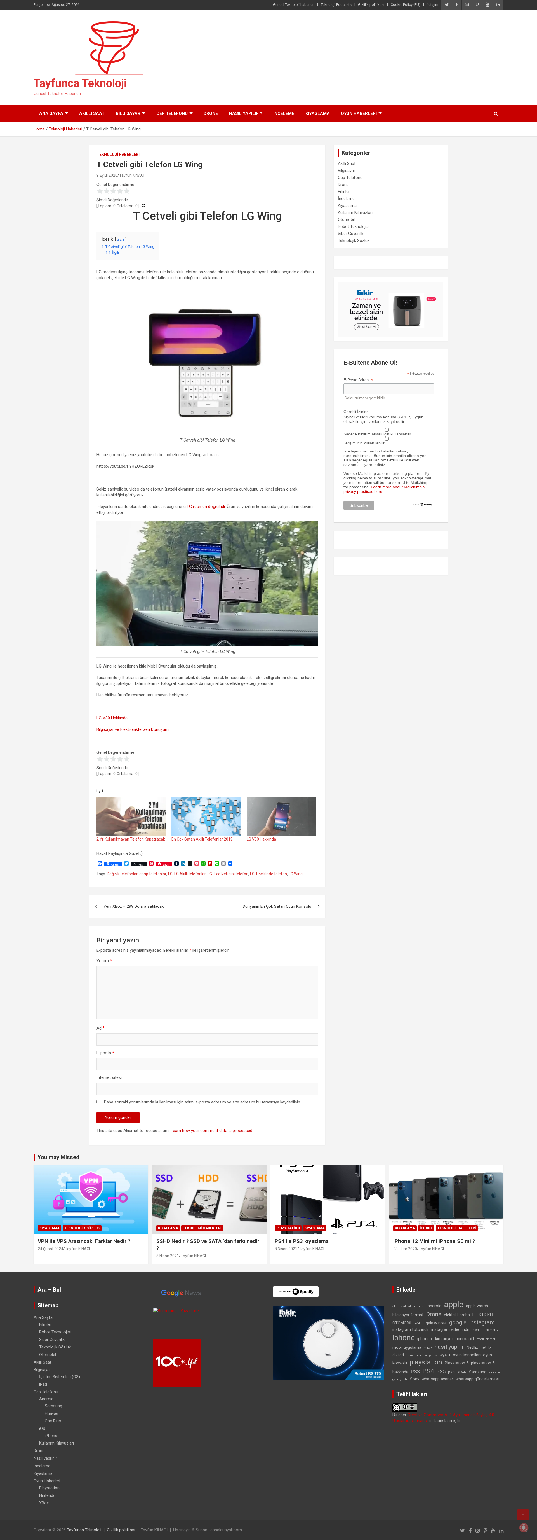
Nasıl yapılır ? (245, 113)
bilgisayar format (407, 1314)
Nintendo (47, 1495)
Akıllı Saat (92, 113)
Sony (414, 1379)
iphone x (425, 1338)
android (434, 1305)
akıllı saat (399, 1306)
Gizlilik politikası (371, 5)
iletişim (432, 5)
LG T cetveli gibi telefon (228, 874)
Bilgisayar (128, 113)
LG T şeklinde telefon (268, 874)
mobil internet (486, 1339)
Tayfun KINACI (131, 175)
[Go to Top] (523, 1514)
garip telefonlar (152, 874)
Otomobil (346, 219)
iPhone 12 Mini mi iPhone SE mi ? (434, 1241)
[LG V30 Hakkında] (281, 816)
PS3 (415, 1372)
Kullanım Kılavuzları (355, 212)
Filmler (344, 191)
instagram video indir (450, 1329)
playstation (425, 1362)
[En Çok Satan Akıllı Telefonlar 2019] (206, 816)
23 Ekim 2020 (405, 1249)
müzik (428, 1348)
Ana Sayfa (51, 113)
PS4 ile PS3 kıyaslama (302, 1241)
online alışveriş (426, 1355)
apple (453, 1304)
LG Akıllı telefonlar (190, 874)
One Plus (53, 1421)
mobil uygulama (406, 1347)
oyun (444, 1354)
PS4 (428, 1371)
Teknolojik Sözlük (353, 240)
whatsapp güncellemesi (477, 1379)
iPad (43, 1384)
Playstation (288, 1228)
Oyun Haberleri (359, 113)
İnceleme (283, 113)
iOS (42, 1428)
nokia (410, 1355)
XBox (44, 1503)
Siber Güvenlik (350, 233)
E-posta (105, 1052)
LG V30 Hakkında (112, 717)
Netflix (472, 1347)
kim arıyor (444, 1338)
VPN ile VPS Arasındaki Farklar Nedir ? (84, 1241)
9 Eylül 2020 (106, 175)
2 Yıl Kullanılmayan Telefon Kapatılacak (130, 839)
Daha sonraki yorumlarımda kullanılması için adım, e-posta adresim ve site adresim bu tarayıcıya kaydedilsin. (202, 1102)
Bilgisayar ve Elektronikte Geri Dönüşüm (132, 729)
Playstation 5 (456, 1363)
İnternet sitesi (109, 1077)
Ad (100, 1028)
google (458, 1322)
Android (46, 1398)
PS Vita (462, 1372)
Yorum (104, 960)
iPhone (426, 1228)
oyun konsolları (467, 1354)
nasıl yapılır (449, 1346)
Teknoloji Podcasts (336, 5)
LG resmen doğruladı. (206, 506)
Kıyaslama (317, 113)
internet (477, 1330)
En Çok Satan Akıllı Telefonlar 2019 (202, 839)
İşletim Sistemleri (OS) (59, 1376)
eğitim (419, 1323)
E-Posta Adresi (358, 379)
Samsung (53, 1405)
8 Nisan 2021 (167, 1256)
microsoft (465, 1338)
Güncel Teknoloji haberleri (293, 5)
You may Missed (58, 1157)
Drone (211, 113)
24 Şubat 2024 (50, 1249)
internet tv (491, 1330)
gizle (120, 239)
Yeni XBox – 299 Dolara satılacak (133, 906)
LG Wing (296, 874)
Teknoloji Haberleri (118, 154)
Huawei (51, 1413)
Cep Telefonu (172, 113)
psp (451, 1372)
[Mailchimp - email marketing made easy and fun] (422, 504)
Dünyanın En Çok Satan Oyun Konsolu (277, 906)
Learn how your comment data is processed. (212, 1130)
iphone (403, 1337)
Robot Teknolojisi (353, 226)
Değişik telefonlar (122, 874)
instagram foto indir (410, 1329)
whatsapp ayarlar (437, 1379)
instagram (481, 1322)
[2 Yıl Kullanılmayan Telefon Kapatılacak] (131, 816)
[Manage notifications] (523, 1527)
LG (170, 874)
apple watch (477, 1305)
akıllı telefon (416, 1306)
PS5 (441, 1372)
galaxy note (436, 1323)
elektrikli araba (457, 1314)
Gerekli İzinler (355, 411)
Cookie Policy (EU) (405, 5)
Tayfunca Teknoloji (80, 83)
